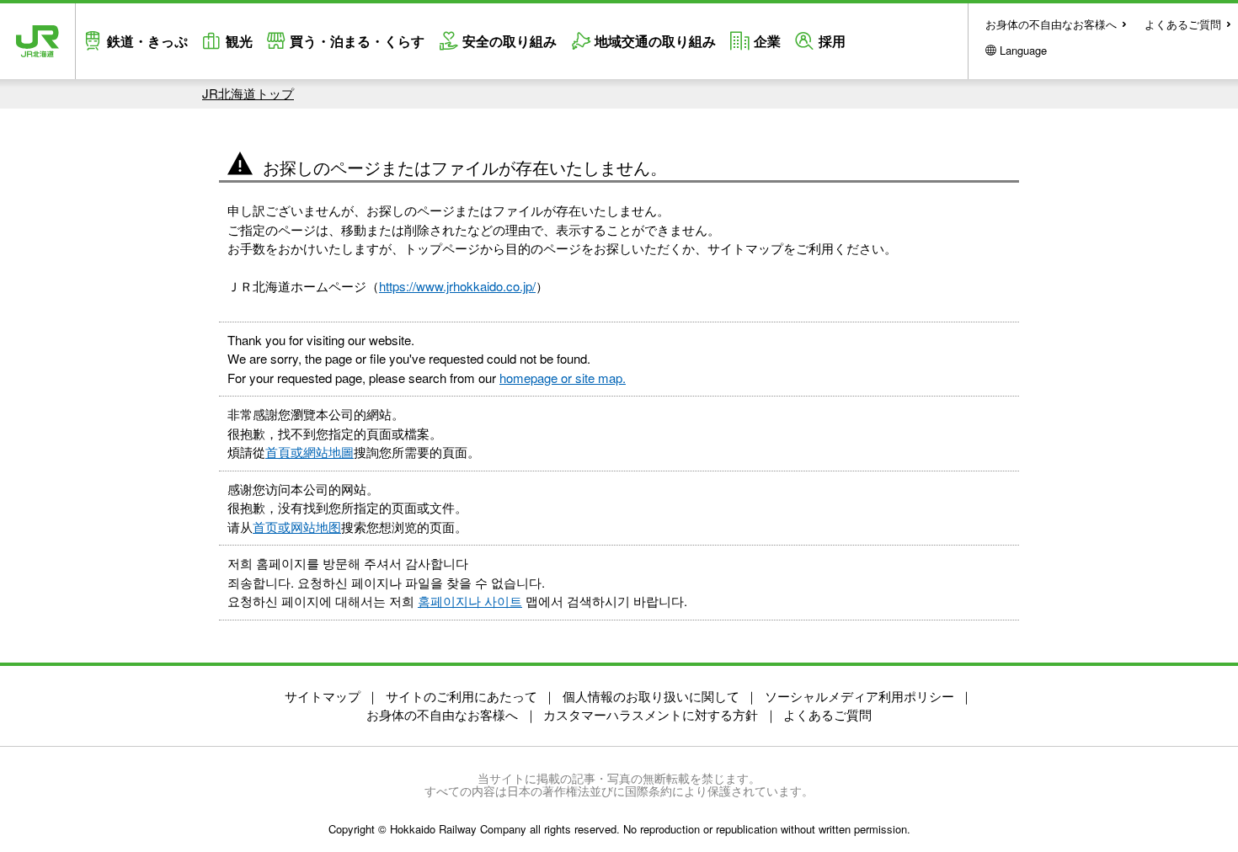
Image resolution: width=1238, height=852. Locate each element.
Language (1023, 50)
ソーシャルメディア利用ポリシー (859, 696)
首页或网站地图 (297, 526)
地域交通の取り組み (655, 41)
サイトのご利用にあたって (461, 696)
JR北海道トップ (248, 93)
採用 (832, 41)
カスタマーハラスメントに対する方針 (650, 714)
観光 (239, 41)
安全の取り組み (509, 41)
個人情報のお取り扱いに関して (651, 696)
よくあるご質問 (1183, 24)
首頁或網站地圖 (309, 452)
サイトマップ (322, 696)
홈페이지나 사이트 (470, 601)
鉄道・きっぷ (147, 41)
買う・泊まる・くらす (357, 41)
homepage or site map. (562, 377)
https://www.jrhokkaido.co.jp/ (457, 286)
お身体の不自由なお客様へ (1051, 24)
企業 (767, 41)
